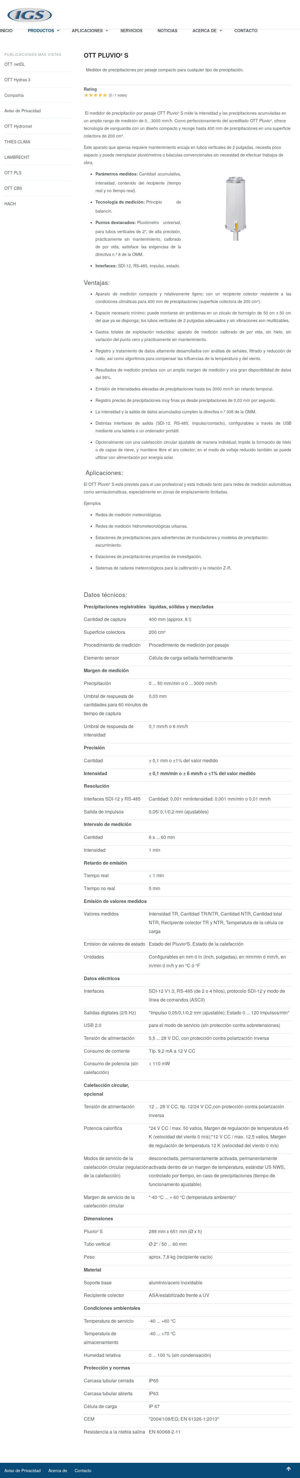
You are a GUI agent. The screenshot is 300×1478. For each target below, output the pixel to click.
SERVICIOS (131, 30)
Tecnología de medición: (121, 202)
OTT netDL (14, 64)
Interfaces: (107, 266)
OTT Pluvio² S (106, 55)
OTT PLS (12, 172)
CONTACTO (246, 30)
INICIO (6, 30)
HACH (10, 204)
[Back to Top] (288, 1469)
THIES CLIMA (17, 141)
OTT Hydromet (18, 126)
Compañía (14, 95)
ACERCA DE (205, 30)
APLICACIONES (88, 30)
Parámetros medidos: (117, 174)
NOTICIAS (167, 30)
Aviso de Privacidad (22, 110)
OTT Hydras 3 (17, 79)
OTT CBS (13, 188)
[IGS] (29, 15)
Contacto (83, 1470)
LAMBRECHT (17, 157)
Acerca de (57, 1470)
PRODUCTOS (41, 30)
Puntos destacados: (116, 222)
